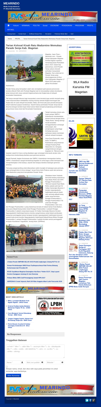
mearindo (11, 51)
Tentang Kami (11, 34)
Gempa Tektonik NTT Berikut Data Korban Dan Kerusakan (85, 181)
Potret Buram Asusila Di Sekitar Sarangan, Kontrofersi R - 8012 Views (19, 325)
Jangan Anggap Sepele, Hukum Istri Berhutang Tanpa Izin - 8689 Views (20, 319)
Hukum (16, 26)
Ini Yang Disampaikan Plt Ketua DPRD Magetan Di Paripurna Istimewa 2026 (80, 209)
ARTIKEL (10, 30)
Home (10, 39)
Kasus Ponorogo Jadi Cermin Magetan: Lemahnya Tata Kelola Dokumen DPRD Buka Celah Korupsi (80, 282)
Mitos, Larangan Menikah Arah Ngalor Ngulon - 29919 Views (18, 301)
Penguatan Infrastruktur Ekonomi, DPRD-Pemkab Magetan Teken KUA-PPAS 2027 (80, 194)
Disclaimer (48, 34)
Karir (72, 34)
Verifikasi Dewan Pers (35, 34)
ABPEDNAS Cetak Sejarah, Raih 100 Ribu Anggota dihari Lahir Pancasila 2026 (34, 281)
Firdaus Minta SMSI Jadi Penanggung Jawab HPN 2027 (26, 278)
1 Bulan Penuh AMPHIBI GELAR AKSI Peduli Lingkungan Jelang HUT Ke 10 (33, 262)
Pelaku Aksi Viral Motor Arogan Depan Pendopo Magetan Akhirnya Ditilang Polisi (85, 235)
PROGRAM (79, 26)
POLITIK (36, 26)
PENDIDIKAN (67, 26)
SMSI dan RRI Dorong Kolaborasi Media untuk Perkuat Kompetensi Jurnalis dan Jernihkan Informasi (81, 167)
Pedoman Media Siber (61, 34)
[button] (70, 62)
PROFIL (90, 26)
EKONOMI (54, 26)
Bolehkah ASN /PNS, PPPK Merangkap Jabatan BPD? (84, 223)
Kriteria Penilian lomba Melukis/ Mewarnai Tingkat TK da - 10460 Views (19, 307)
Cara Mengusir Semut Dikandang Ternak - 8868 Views (19, 314)
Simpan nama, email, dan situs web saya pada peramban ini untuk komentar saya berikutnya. (32, 370)
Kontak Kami (22, 34)
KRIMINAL (26, 26)
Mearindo (11, 3)
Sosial (45, 26)
